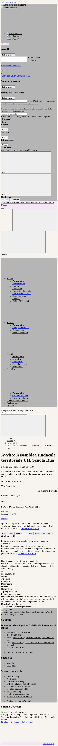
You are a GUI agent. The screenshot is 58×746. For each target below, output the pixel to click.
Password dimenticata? (11, 65)
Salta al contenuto (9, 2)
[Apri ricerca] (34, 220)
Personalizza (7, 533)
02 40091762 (17, 635)
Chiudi (4, 130)
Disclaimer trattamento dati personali (17, 722)
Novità (10, 440)
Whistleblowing (14, 691)
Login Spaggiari (22, 111)
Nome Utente (34, 57)
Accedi (5, 44)
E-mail (31, 101)
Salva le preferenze (23, 607)
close (4, 255)
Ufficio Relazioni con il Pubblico (21, 684)
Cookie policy (13, 676)
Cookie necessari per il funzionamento (18, 561)
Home (9, 438)
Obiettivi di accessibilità (17, 689)
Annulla (5, 200)
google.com (6, 574)
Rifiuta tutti (24, 533)
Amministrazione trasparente (19, 696)
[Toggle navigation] (23, 242)
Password (32, 60)
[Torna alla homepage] (29, 205)
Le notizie (11, 443)
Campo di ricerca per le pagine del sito (18, 410)
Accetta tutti (44, 533)
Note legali (11, 679)
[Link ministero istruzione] (13, 5)
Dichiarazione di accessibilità (20, 686)
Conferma (15, 200)
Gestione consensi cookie (18, 694)
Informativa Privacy (15, 681)
